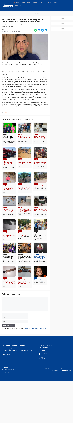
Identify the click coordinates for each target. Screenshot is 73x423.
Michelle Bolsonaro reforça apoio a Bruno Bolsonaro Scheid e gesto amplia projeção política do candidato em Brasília (9, 139)
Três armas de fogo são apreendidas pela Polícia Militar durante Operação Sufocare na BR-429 (24, 281)
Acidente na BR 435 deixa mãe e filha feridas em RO (40, 186)
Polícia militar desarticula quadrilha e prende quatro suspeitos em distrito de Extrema (40, 211)
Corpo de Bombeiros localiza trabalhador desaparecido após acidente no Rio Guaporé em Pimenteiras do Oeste (9, 163)
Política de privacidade (8, 369)
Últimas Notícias (25, 2)
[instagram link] (42, 358)
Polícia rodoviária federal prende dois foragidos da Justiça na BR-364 (24, 210)
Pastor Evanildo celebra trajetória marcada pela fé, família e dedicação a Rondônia (24, 258)
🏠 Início (16, 2)
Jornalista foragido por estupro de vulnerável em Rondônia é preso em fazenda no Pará (9, 187)
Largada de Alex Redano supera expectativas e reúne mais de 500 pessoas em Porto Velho (9, 258)
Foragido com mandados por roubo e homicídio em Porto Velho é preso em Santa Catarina (40, 162)
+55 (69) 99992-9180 (46, 354)
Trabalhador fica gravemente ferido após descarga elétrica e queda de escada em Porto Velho (24, 138)
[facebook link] (45, 358)
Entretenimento (6, 112)
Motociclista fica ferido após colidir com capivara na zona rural (24, 162)
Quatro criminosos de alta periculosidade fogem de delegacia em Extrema (24, 187)
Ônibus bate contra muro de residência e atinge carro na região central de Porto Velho (9, 234)
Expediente (57, 2)
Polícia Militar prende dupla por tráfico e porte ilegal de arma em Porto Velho (40, 138)
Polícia (50, 2)
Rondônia (35, 2)
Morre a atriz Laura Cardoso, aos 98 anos (39, 280)
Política (43, 2)
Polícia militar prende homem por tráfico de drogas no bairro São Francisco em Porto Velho (9, 211)
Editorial (16, 5)
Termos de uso (5, 372)
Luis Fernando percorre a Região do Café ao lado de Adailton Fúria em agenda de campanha (40, 234)
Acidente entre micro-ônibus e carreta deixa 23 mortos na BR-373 (24, 234)
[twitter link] (40, 358)
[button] (14, 8)
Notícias (36, 254)
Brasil (35, 278)
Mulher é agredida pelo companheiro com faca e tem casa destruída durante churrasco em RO (9, 281)
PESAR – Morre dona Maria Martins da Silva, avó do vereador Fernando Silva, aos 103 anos (40, 258)
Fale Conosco (6, 354)
